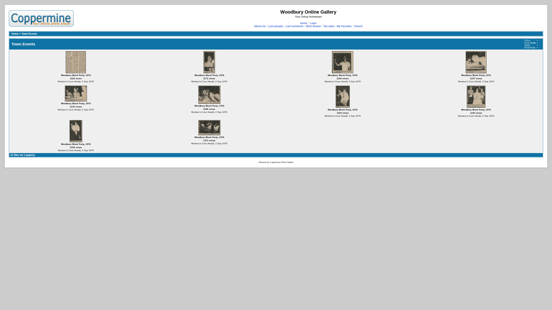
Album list (259, 26)
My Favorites (344, 26)
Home (303, 23)
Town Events (29, 33)
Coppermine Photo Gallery (281, 162)
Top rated (328, 26)
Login (313, 23)
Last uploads (275, 26)
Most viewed (313, 26)
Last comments (294, 26)
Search (358, 26)
